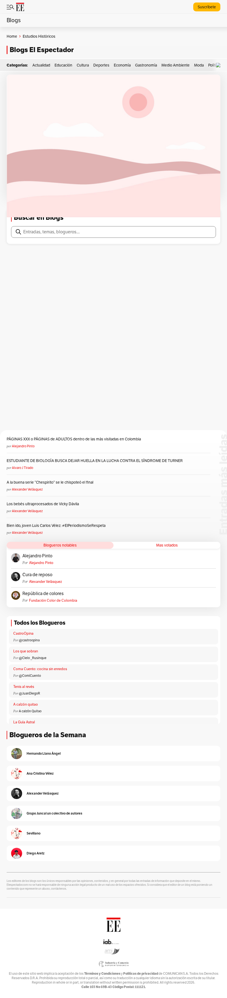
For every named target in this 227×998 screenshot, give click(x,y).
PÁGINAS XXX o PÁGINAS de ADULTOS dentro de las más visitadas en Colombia (74, 439)
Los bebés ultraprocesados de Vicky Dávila (44, 503)
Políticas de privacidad (140, 973)
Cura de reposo (37, 575)
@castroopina (29, 640)
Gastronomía (146, 65)
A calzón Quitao (30, 711)
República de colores (43, 593)
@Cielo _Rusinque (33, 658)
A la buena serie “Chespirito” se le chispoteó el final (50, 482)
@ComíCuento (30, 675)
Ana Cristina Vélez (40, 773)
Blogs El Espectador (42, 49)
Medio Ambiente (175, 65)
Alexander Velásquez (27, 489)
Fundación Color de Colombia (53, 600)
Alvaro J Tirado (22, 468)
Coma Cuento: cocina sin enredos (40, 669)
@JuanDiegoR (29, 693)
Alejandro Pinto (23, 446)
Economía (122, 65)
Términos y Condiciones (102, 973)
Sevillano (33, 833)
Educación (63, 65)
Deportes (101, 65)
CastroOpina (23, 633)
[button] (219, 65)
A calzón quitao (25, 704)
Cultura (83, 65)
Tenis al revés (23, 686)
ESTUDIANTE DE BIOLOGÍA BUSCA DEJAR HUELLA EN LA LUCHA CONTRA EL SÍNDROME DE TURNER (95, 460)
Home (12, 36)
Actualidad (41, 65)
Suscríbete (207, 6)
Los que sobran (25, 651)
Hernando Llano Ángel (44, 753)
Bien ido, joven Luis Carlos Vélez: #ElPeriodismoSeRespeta (56, 525)
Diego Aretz (36, 853)
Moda (199, 65)
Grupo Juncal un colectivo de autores (54, 813)
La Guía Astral (24, 722)
